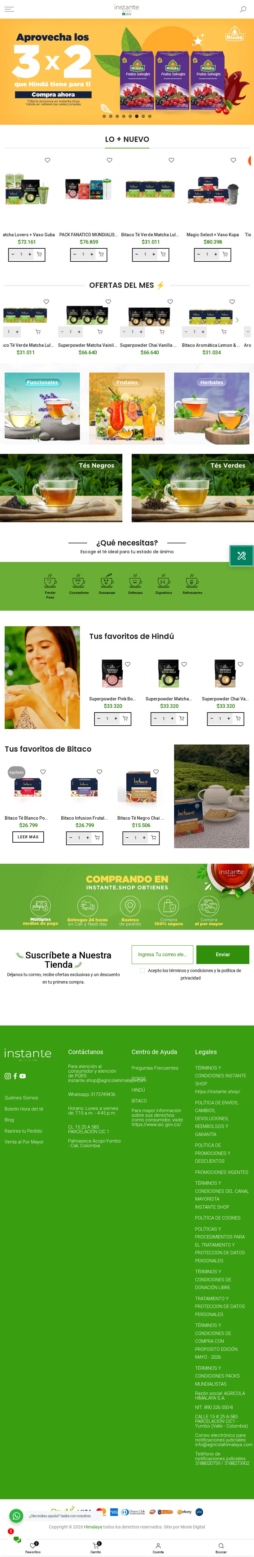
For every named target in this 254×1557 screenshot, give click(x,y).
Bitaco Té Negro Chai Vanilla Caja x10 (155, 818)
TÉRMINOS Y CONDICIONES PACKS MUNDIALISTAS (217, 1376)
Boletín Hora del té (24, 1109)
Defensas (97, 593)
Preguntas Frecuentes (155, 1068)
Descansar (68, 593)
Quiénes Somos (21, 1098)
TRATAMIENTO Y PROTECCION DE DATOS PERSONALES (220, 1306)
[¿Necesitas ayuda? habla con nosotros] (16, 1516)
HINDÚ (138, 1090)
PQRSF (139, 1079)
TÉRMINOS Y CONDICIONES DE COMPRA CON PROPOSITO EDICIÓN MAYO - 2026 (216, 1341)
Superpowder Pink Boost (114, 698)
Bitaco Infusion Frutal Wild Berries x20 (100, 818)
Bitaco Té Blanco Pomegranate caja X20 (45, 818)
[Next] (235, 76)
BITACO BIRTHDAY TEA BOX (111, 234)
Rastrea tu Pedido (23, 1131)
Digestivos (125, 593)
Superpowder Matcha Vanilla (175, 698)
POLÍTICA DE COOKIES (218, 1218)
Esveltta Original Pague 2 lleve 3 (211, 345)
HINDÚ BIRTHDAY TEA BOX (173, 234)
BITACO (139, 1101)
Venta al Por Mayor (24, 1142)
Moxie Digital (193, 1526)
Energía (182, 593)
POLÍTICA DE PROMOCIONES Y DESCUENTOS (212, 1153)
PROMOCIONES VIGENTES (221, 1172)
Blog (9, 1120)
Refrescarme (154, 593)
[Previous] (19, 76)
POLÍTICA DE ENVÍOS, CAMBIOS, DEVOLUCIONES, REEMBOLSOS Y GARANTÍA (217, 1118)
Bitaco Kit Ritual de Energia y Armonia (58, 234)
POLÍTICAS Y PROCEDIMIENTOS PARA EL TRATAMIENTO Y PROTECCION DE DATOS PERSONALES (220, 1245)
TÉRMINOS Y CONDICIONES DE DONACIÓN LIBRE (213, 1279)
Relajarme (210, 593)
